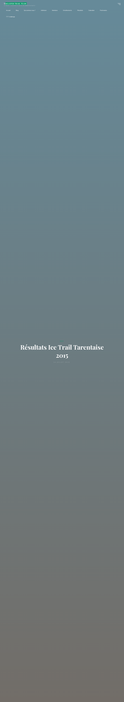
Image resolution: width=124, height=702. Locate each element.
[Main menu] (119, 4)
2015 (62, 341)
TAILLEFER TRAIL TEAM (15, 3)
